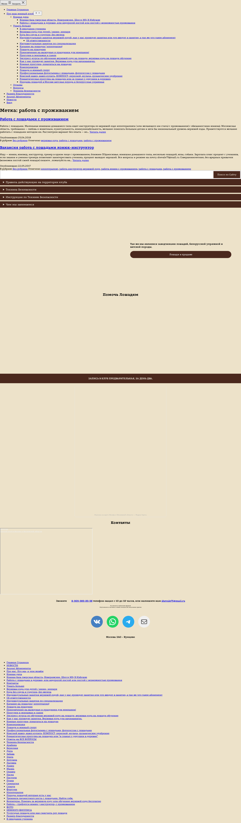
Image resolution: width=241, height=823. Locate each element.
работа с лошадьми (70, 140)
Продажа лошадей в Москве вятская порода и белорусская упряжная (62, 81)
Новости (12, 99)
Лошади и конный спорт (35, 70)
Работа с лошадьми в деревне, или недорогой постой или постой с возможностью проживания (77, 22)
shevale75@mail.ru (173, 600)
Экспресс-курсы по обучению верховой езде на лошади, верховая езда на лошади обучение (75, 58)
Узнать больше (22, 25)
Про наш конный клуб (20, 13)
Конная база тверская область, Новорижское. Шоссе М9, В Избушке (60, 19)
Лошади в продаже (180, 254)
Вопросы (18, 87)
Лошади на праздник (33, 49)
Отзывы (17, 84)
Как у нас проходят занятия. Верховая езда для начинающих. (57, 61)
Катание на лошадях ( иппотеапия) (41, 46)
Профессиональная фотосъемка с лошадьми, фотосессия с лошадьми (62, 73)
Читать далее (98, 131)
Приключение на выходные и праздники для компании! (54, 52)
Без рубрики (20, 140)
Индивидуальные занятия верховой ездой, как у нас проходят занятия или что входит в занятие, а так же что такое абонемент (98, 37)
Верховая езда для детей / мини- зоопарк (45, 31)
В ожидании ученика (33, 28)
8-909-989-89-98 (81, 600)
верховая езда (49, 140)
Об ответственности (38, 40)
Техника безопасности (26, 90)
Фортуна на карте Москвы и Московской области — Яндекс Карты (120, 515)
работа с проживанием (97, 140)
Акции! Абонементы (19, 96)
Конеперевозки (29, 67)
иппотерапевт (49, 168)
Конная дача (21, 16)
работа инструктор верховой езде (79, 168)
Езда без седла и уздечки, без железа (42, 34)
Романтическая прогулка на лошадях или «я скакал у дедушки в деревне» (65, 78)
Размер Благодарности (20, 93)
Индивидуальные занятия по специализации (48, 43)
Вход (9, 102)
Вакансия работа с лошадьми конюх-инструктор (47, 147)
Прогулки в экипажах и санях (38, 55)
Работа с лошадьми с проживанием (34, 119)
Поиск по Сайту (226, 174)
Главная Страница (18, 9)
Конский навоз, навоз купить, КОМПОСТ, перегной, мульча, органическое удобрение (71, 75)
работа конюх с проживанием (119, 168)
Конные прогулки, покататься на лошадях (45, 64)
